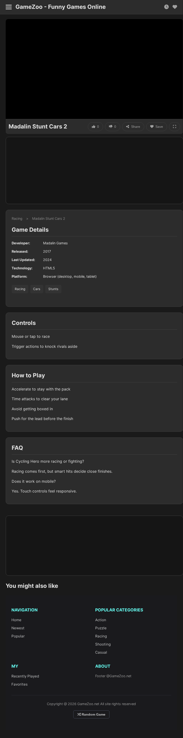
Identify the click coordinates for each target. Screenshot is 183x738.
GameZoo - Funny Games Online (60, 6)
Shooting (103, 644)
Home (16, 620)
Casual (101, 652)
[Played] (166, 7)
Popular (18, 636)
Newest (18, 628)
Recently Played (25, 676)
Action (100, 620)
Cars (36, 289)
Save (159, 126)
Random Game (93, 714)
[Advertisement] (94, 170)
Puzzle (101, 628)
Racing (17, 218)
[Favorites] (175, 7)
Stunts (53, 289)
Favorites (19, 684)
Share (135, 126)
